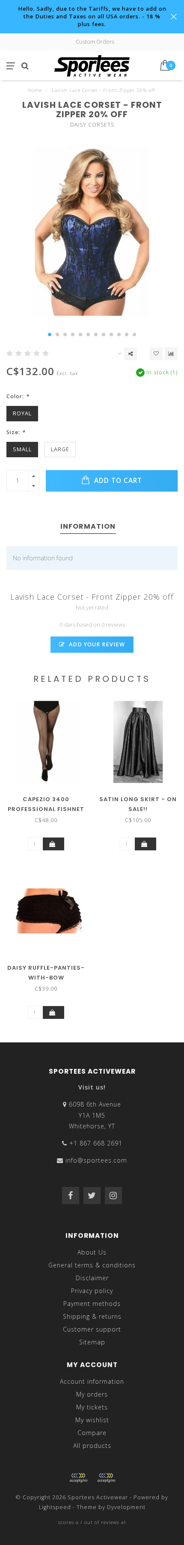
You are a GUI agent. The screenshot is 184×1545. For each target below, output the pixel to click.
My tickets (92, 1407)
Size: (15, 432)
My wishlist (92, 1420)
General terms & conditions (92, 1265)
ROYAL (22, 413)
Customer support (92, 1329)
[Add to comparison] (171, 353)
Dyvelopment (126, 1507)
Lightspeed (55, 1507)
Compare (92, 1433)
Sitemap (92, 1342)
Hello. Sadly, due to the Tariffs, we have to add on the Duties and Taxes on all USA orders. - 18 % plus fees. (92, 16)
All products (92, 1445)
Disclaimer (92, 1278)
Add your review (96, 644)
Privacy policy (92, 1291)
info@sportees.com (96, 1160)
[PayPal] (106, 1477)
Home (34, 90)
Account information (92, 1381)
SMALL (22, 449)
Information (88, 526)
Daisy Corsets (92, 124)
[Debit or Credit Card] (78, 1477)
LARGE (60, 449)
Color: (17, 396)
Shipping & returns (92, 1316)
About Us (92, 1252)
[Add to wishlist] (156, 353)
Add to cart (117, 480)
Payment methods (92, 1303)
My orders (92, 1394)
